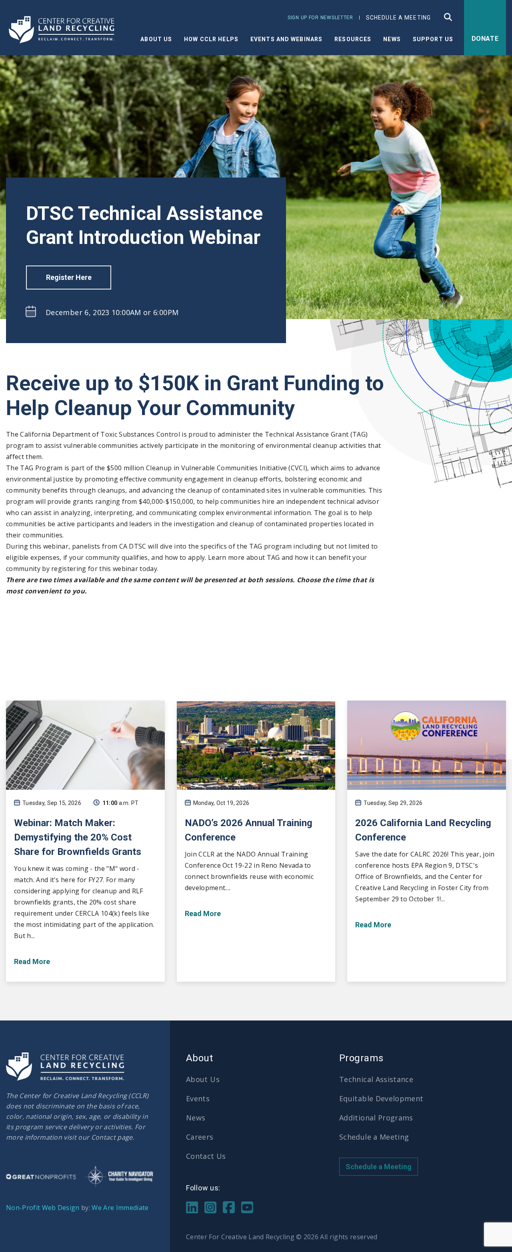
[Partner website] (41, 1177)
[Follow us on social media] (192, 1206)
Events (198, 1098)
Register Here (69, 277)
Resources (352, 39)
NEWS (391, 39)
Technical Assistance (376, 1079)
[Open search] (448, 17)
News (195, 1117)
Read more (32, 961)
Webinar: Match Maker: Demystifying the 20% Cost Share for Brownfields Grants (77, 837)
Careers (200, 1137)
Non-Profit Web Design (43, 1207)
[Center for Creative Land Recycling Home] (62, 30)
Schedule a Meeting (398, 17)
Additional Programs (376, 1117)
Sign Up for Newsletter (320, 17)
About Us (156, 39)
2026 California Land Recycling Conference (423, 830)
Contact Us (206, 1156)
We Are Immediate (120, 1207)
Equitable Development (381, 1098)
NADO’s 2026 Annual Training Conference (248, 830)
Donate (485, 38)
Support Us (433, 39)
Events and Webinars (286, 39)
